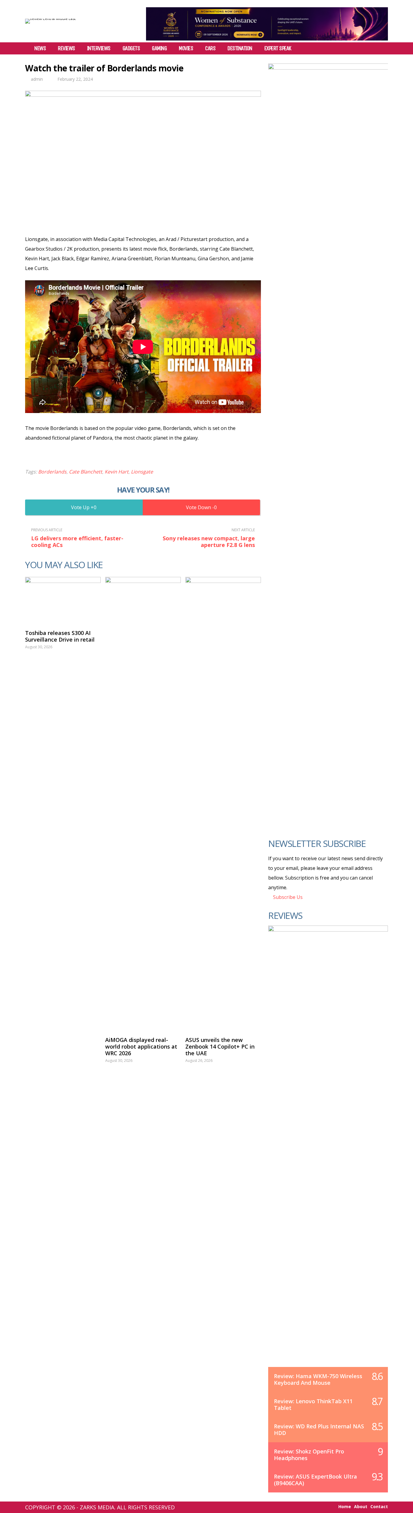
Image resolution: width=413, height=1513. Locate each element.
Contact (379, 1507)
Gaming (159, 48)
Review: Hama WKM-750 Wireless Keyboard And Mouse (318, 1379)
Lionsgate (142, 471)
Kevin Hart (116, 471)
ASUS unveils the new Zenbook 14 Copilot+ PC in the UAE (220, 1046)
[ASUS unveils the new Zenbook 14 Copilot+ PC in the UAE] (223, 803)
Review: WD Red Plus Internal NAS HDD (319, 1430)
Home (344, 1507)
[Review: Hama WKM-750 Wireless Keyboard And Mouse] (328, 1152)
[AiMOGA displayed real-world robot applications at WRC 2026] (143, 803)
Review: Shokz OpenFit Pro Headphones (309, 1455)
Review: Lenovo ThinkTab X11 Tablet (313, 1404)
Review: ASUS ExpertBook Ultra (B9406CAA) (315, 1480)
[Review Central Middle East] (50, 18)
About (360, 1507)
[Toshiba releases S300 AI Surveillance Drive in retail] (63, 600)
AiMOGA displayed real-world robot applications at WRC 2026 (141, 1046)
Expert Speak (277, 48)
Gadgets (131, 48)
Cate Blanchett (85, 471)
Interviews (98, 48)
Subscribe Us (287, 897)
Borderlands (52, 471)
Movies (186, 48)
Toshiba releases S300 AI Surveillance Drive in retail (60, 636)
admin (37, 79)
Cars (210, 48)
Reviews (66, 48)
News (40, 48)
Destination (239, 48)
